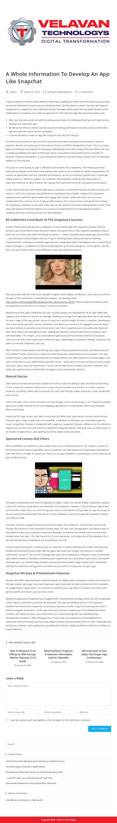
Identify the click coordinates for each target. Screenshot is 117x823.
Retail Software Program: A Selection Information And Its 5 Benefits (58, 654)
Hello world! (37, 800)
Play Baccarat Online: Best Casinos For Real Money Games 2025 (34, 772)
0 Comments (86, 91)
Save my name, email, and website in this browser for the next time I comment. (50, 720)
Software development (59, 91)
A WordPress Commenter (17, 800)
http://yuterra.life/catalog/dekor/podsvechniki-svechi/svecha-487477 (40, 302)
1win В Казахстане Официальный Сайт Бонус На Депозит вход (35, 761)
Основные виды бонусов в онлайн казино (25, 766)
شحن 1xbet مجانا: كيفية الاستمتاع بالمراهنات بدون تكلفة (29, 777)
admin (13, 91)
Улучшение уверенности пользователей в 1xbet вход (31, 783)
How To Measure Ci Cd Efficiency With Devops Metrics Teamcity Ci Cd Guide (22, 656)
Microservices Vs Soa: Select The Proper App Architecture (94, 654)
